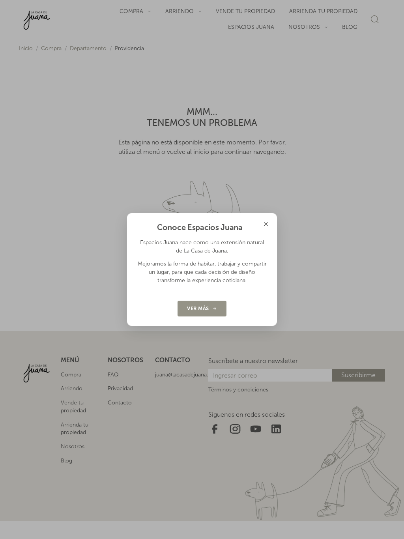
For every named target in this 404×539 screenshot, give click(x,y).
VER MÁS (198, 308)
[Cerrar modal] (266, 224)
